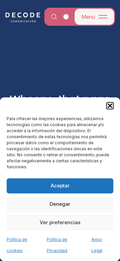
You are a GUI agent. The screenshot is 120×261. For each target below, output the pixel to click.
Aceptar (60, 185)
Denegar (60, 204)
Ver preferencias (60, 222)
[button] (110, 105)
